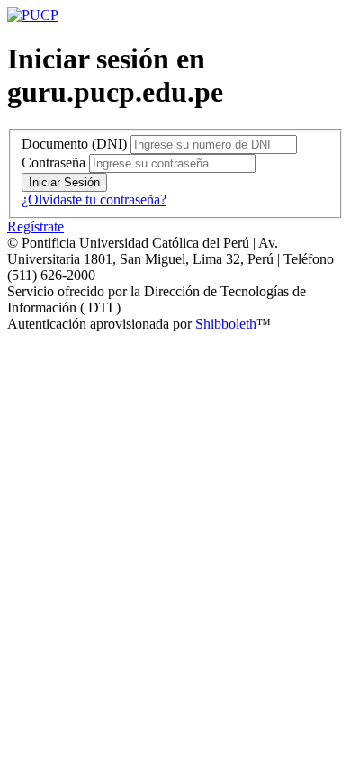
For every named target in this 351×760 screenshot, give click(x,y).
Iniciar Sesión (64, 182)
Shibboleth (225, 323)
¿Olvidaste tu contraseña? (94, 199)
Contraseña (54, 162)
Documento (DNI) (74, 143)
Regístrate (35, 226)
